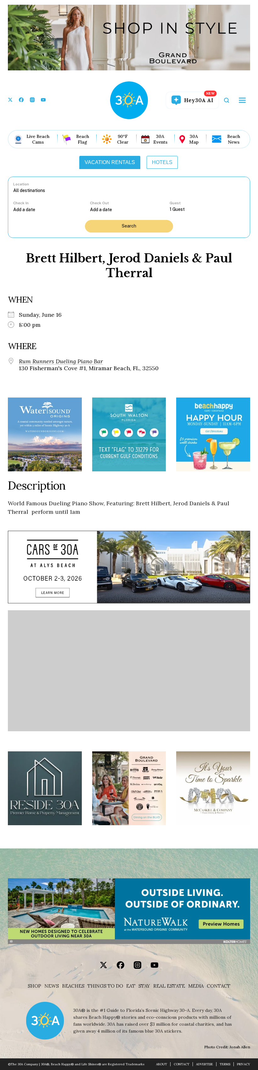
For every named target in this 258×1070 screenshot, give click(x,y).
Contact (218, 986)
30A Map (194, 139)
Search (129, 225)
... (51, 209)
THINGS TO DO (105, 986)
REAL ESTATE (169, 986)
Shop (34, 986)
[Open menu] (242, 100)
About (161, 1064)
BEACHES (73, 986)
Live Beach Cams (37, 139)
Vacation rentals (110, 162)
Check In (21, 203)
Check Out (99, 203)
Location (21, 184)
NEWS (51, 986)
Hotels (162, 162)
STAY (144, 986)
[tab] (109, 162)
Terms (225, 1064)
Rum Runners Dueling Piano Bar (61, 361)
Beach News (233, 139)
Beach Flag (82, 139)
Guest (175, 203)
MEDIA (196, 986)
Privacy (243, 1064)
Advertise (204, 1064)
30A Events (160, 139)
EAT (130, 986)
